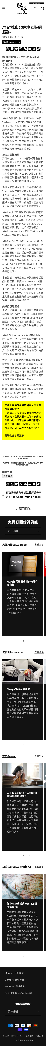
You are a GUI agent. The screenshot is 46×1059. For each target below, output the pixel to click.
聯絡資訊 (29, 1040)
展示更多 (7, 476)
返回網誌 (25, 508)
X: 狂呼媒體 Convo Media (18, 993)
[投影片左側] (17, 641)
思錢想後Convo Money (14, 544)
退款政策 (29, 1036)
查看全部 (39, 544)
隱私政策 (40, 1036)
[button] (3, 8)
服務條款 (19, 1040)
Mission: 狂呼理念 (14, 973)
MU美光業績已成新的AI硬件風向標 (22, 583)
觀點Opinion (9, 756)
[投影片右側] (29, 641)
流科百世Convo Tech (13, 652)
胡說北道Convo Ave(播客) (16, 866)
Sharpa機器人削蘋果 (18, 689)
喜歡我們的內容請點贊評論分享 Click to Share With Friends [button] (24, 494)
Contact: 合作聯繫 (14, 979)
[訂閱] (37, 531)
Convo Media (16, 1036)
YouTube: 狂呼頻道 (15, 986)
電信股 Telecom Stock (11, 42)
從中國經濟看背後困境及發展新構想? (22, 905)
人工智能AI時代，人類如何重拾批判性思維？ (22, 794)
